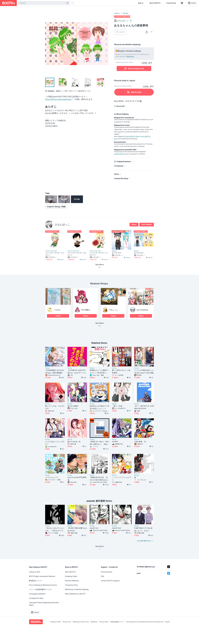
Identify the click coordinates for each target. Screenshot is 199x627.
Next (106, 44)
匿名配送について (35, 581)
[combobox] (44, 3)
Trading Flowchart (123, 161)
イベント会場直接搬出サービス (40, 589)
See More (99, 323)
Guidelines (94, 622)
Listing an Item (34, 572)
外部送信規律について (117, 622)
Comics (117, 13)
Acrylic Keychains (51, 251)
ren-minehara (142, 310)
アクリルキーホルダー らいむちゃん (99, 254)
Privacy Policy (103, 622)
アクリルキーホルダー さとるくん (54, 254)
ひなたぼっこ (62, 224)
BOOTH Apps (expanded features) (42, 576)
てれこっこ (113, 310)
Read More (130, 56)
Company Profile (55, 622)
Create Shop (171, 3)
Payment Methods (72, 581)
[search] (67, 3)
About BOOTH (154, 3)
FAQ (102, 576)
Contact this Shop (121, 178)
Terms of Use (67, 622)
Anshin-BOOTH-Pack (132, 136)
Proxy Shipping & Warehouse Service (43, 585)
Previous (47, 44)
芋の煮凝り (86, 310)
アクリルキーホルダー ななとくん (77, 254)
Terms (116, 174)
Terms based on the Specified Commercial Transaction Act (145, 622)
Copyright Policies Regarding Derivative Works (44, 604)
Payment (119, 166)
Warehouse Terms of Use (81, 622)
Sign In (140, 3)
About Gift (120, 106)
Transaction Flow (71, 585)
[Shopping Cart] (182, 3)
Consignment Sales (36, 598)
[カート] (131, 21)
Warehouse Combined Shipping (77, 589)
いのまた (57, 310)
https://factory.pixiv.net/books (58, 99)
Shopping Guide (71, 576)
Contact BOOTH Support (110, 581)
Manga (125, 13)
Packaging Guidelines (37, 594)
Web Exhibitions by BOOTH (75, 594)
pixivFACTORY (118, 154)
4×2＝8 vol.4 (116, 253)
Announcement (106, 572)
